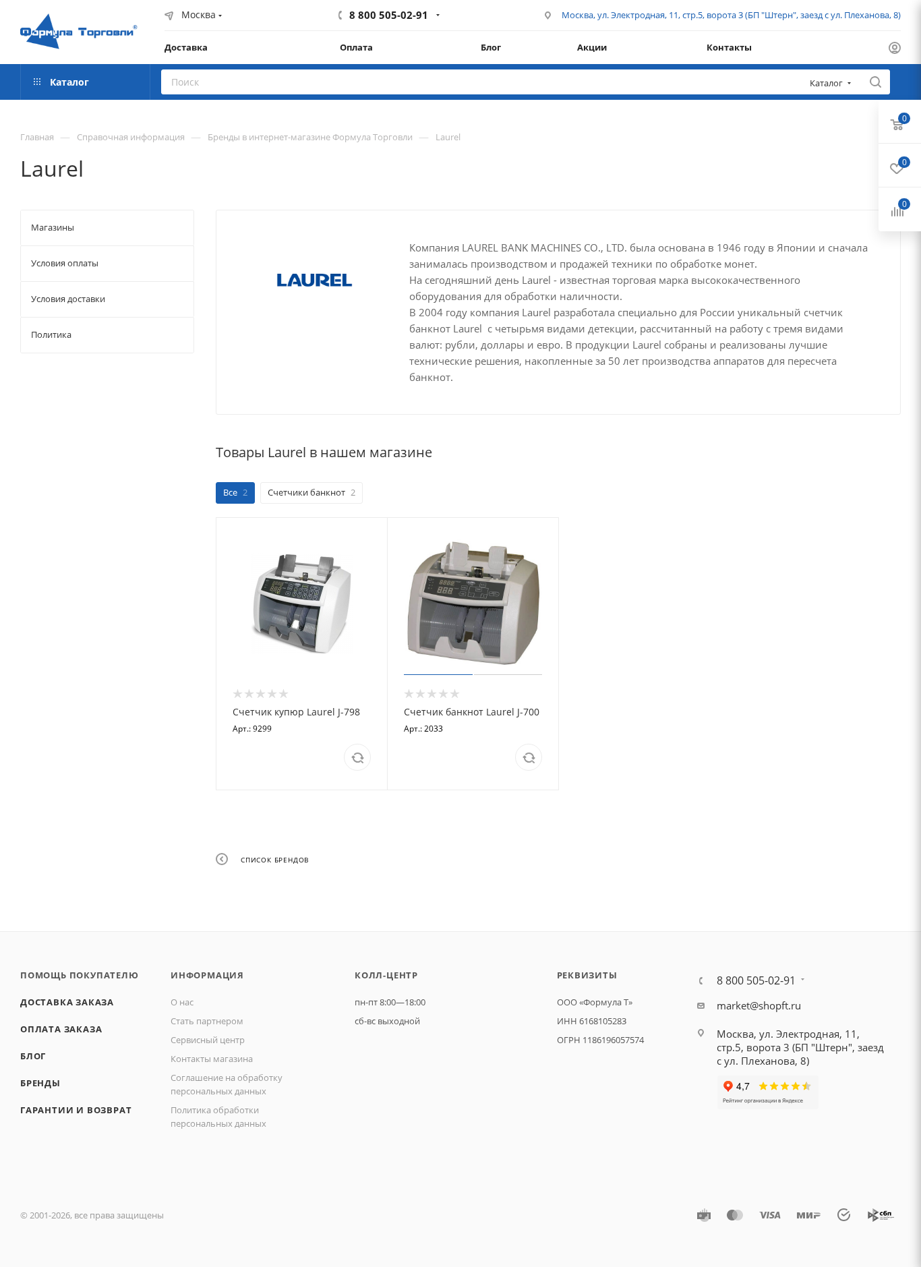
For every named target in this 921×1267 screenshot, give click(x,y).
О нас (182, 1002)
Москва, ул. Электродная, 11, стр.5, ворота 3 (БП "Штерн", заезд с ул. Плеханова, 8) (731, 15)
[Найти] (875, 81)
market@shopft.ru (759, 1005)
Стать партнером (207, 1021)
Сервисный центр (208, 1040)
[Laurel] (312, 281)
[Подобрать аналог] (357, 757)
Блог (33, 1056)
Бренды (40, 1083)
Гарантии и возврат (75, 1110)
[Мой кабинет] (895, 49)
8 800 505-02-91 (388, 15)
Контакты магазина (212, 1059)
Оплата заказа (61, 1029)
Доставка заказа (67, 1002)
